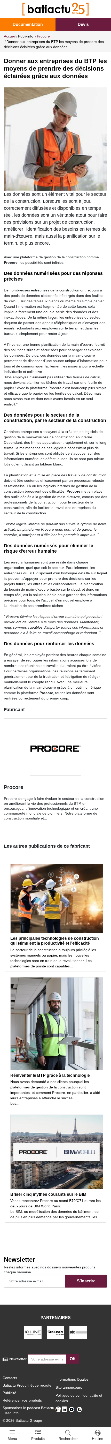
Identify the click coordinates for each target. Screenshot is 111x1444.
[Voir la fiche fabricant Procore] (55, 750)
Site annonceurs (69, 1387)
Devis (83, 24)
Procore (13, 787)
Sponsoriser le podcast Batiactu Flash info (28, 1410)
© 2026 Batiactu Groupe (22, 1420)
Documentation (28, 24)
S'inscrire (86, 1281)
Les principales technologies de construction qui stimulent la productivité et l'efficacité (54, 940)
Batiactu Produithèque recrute (27, 1385)
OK (73, 1359)
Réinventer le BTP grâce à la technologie (50, 1075)
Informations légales (72, 1379)
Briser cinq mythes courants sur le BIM (48, 1194)
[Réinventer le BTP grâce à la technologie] (56, 1023)
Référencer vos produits (22, 1400)
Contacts (10, 1378)
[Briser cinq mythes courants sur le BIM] (56, 1152)
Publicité (9, 1393)
